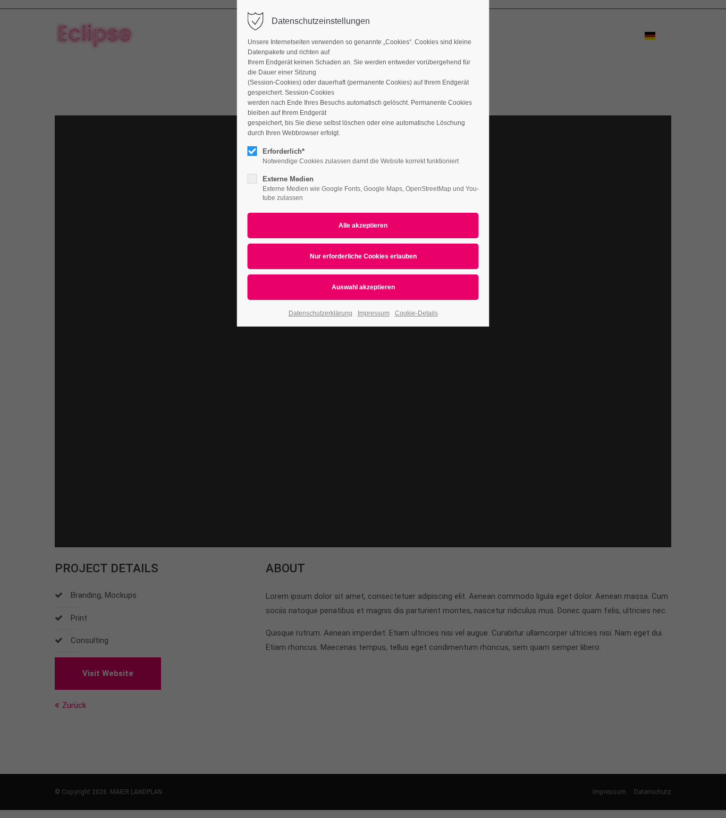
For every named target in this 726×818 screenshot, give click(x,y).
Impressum (374, 313)
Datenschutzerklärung (320, 313)
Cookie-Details (416, 313)
